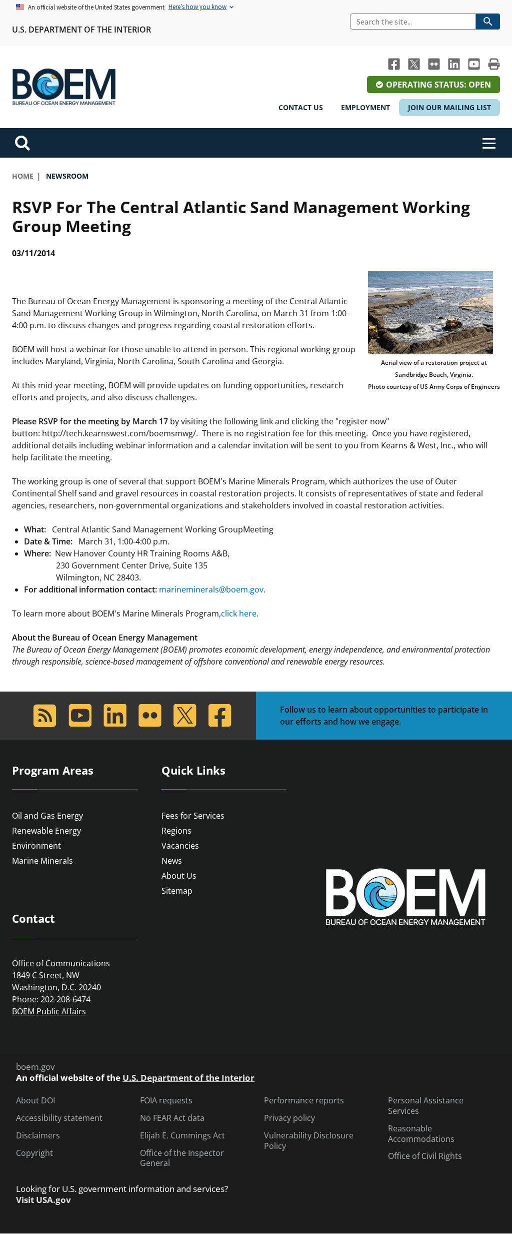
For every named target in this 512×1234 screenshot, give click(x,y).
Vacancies (180, 845)
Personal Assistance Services (426, 1105)
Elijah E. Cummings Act (182, 1135)
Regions (177, 830)
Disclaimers (38, 1135)
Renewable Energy (46, 830)
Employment (365, 107)
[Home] (64, 87)
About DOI (35, 1100)
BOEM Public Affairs (49, 1011)
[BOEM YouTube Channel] (474, 64)
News (172, 860)
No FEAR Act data (172, 1118)
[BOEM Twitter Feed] (414, 64)
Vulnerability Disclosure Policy (309, 1140)
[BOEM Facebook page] (394, 64)
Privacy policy (289, 1118)
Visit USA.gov (43, 1199)
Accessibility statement (59, 1118)
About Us (179, 875)
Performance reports (304, 1100)
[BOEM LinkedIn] (454, 64)
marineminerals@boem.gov (211, 589)
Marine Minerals (42, 860)
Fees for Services (193, 815)
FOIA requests (166, 1100)
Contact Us (300, 107)
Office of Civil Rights (425, 1156)
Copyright (34, 1153)
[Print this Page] (494, 64)
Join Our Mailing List (449, 107)
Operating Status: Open (438, 84)
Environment (36, 845)
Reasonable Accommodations (421, 1133)
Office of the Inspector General (182, 1158)
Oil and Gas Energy (47, 815)
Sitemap (177, 890)
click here (238, 613)
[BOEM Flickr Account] (434, 64)
